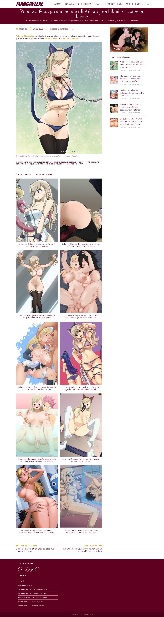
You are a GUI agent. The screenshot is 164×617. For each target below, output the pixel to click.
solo (65, 164)
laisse (47, 164)
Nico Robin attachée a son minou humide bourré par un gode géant (133, 65)
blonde (42, 162)
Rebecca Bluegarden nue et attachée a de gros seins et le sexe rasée (37, 317)
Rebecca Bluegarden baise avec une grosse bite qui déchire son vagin (81, 317)
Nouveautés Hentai (26, 585)
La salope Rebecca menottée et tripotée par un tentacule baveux (37, 245)
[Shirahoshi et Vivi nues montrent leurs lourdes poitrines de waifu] (114, 80)
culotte (86, 162)
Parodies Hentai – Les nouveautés (32, 593)
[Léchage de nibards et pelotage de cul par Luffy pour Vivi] (114, 94)
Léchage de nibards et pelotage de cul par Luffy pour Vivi (132, 93)
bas (26, 162)
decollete (95, 162)
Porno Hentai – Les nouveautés (31, 605)
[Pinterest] (31, 569)
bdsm (31, 162)
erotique (30, 164)
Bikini (36, 162)
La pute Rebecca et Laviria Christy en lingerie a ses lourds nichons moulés (81, 388)
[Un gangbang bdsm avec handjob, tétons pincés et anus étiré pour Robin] (114, 122)
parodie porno (50, 38)
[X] (26, 569)
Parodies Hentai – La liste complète (32, 589)
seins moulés (56, 164)
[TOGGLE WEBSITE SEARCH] (148, 4)
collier (57, 162)
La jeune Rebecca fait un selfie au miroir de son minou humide (81, 460)
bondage (49, 162)
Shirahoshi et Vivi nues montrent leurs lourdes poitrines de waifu (130, 79)
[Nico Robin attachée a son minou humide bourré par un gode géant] (114, 65)
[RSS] (37, 569)
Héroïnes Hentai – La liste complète (32, 597)
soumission (72, 164)
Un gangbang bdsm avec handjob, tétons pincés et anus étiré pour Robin (131, 122)
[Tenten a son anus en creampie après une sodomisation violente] (114, 108)
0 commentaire (134, 70)
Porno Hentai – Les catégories (30, 601)
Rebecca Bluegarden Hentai (62, 29)
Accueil (21, 581)
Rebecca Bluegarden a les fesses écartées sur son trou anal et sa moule (37, 532)
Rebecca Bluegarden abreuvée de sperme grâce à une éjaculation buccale (37, 388)
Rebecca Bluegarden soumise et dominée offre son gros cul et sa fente (81, 245)
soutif (80, 164)
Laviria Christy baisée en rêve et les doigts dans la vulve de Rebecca (81, 532)
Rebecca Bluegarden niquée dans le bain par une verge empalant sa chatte (37, 460)
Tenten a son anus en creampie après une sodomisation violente (130, 107)
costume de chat (76, 162)
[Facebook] (20, 569)
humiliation (40, 164)
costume (64, 162)
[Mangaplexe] (24, 21)
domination (21, 164)
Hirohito (23, 29)
